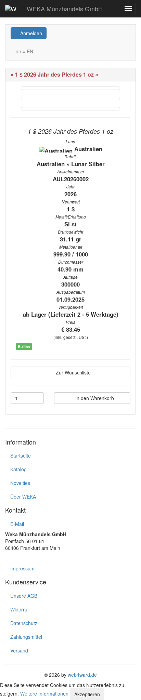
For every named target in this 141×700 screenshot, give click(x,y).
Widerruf (19, 609)
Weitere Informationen (44, 693)
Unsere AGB (23, 595)
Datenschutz (23, 623)
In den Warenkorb (94, 398)
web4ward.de (82, 674)
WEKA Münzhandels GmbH (65, 8)
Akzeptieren (87, 694)
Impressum (22, 568)
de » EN (23, 51)
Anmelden (30, 33)
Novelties (20, 482)
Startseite (20, 455)
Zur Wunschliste (72, 372)
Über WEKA (23, 496)
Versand (19, 650)
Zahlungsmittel (26, 636)
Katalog (18, 469)
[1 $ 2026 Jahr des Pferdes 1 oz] (70, 88)
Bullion (24, 346)
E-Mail (17, 523)
